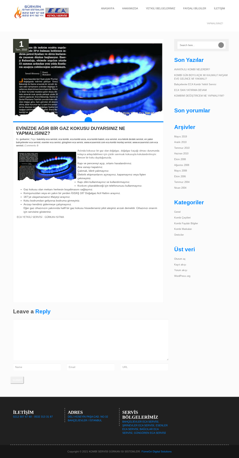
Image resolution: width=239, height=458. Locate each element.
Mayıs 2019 (180, 136)
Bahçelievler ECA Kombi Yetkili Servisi (195, 84)
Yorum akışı (180, 270)
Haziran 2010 (181, 153)
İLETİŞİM (219, 8)
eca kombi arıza (78, 139)
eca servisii (111, 139)
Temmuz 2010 (182, 148)
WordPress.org (182, 276)
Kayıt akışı (180, 264)
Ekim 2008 (180, 159)
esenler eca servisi (51, 142)
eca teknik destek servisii (130, 139)
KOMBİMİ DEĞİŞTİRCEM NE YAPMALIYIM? (199, 95)
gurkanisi (24, 139)
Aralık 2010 (180, 142)
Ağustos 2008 (181, 165)
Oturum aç (180, 258)
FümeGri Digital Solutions (157, 451)
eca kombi (63, 139)
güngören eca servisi (72, 142)
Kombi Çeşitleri (182, 217)
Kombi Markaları (183, 229)
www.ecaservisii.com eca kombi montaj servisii (107, 142)
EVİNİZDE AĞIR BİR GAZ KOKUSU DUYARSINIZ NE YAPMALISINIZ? (70, 131)
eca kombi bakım (95, 139)
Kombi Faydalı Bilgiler (186, 223)
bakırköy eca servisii (47, 139)
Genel (177, 211)
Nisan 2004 (180, 187)
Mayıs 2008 (180, 170)
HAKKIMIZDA (130, 8)
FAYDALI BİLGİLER (194, 8)
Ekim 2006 (180, 176)
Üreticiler (179, 234)
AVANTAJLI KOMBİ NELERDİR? (192, 69)
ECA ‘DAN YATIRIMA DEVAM (190, 90)
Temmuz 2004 (182, 182)
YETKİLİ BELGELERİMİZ (160, 8)
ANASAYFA (107, 8)
